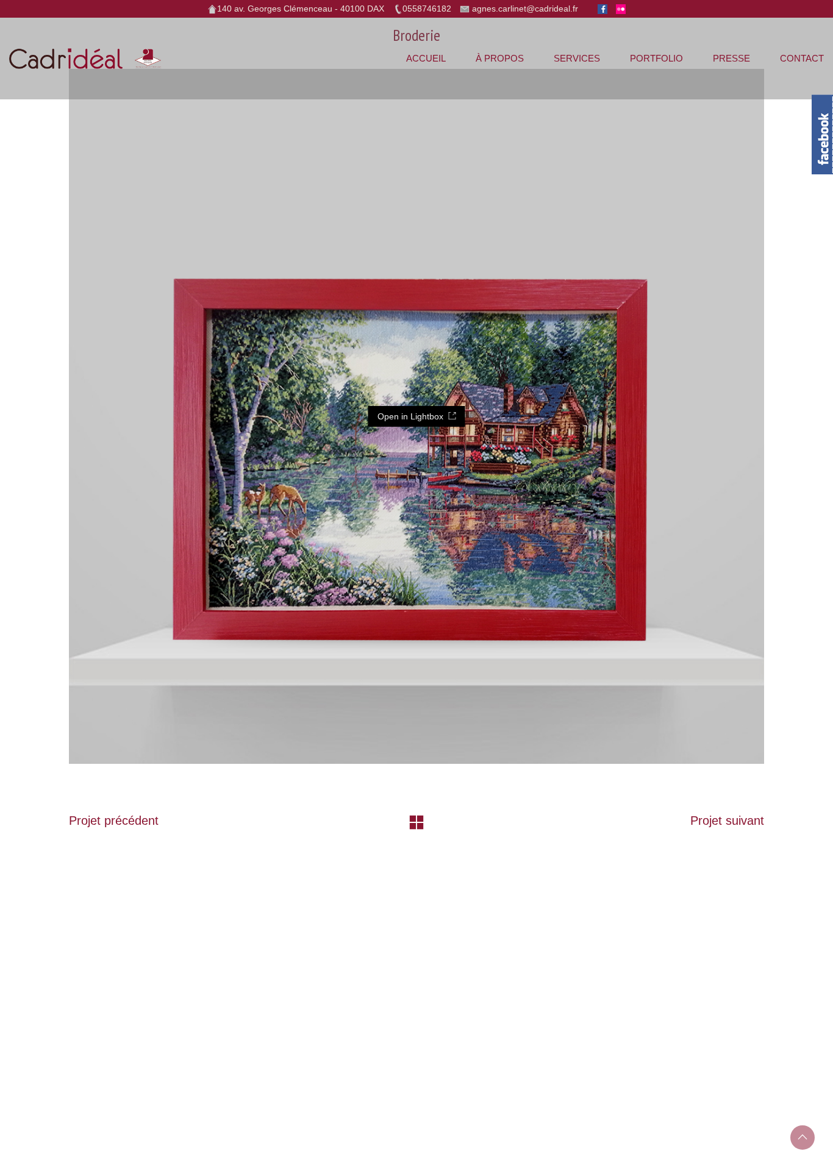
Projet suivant (727, 820)
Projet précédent (114, 820)
